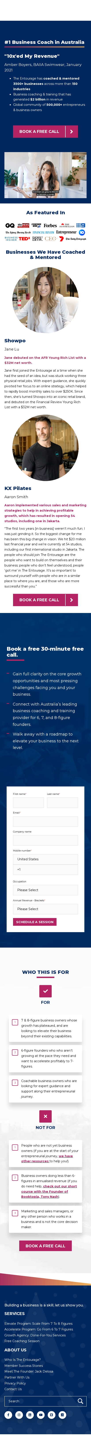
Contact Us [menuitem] (13, 1389)
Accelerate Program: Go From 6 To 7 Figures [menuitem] (38, 1329)
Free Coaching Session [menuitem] (22, 1341)
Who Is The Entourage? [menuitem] (22, 1360)
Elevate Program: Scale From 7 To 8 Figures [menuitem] (38, 1324)
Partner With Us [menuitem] (16, 1377)
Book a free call (39, 131)
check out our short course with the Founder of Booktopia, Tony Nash (49, 1191)
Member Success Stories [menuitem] (23, 1366)
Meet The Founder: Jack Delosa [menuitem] (28, 1371)
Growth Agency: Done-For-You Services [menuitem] (35, 1335)
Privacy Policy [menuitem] (15, 1383)
